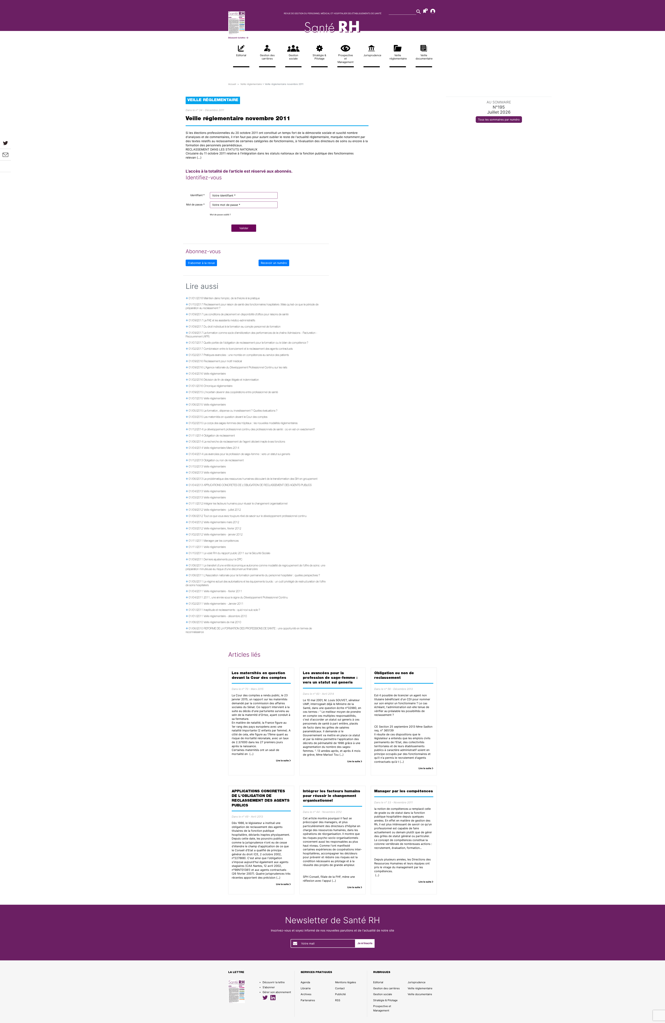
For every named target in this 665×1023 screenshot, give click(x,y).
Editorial (241, 55)
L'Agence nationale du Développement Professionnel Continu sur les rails (245, 367)
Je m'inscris (364, 943)
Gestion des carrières (267, 57)
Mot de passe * (195, 204)
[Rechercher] (418, 12)
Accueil (232, 84)
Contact (340, 988)
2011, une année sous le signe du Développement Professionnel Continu (246, 598)
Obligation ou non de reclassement (224, 460)
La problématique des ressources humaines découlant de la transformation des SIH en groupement (260, 479)
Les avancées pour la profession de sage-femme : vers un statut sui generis (247, 454)
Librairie (306, 988)
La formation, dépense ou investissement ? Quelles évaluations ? (240, 411)
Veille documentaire (424, 57)
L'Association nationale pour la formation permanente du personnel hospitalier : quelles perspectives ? (262, 575)
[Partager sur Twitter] (5, 143)
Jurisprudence (371, 55)
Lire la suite (282, 760)
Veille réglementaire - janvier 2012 (223, 535)
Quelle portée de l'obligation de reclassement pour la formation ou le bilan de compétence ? (256, 343)
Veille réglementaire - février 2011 (223, 591)
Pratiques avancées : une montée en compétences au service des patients (246, 355)
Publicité (340, 994)
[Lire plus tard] (5, 166)
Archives (306, 994)
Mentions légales (345, 982)
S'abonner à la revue (201, 263)
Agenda (305, 982)
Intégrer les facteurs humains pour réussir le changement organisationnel (245, 504)
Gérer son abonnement (277, 992)
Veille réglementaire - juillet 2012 (222, 510)
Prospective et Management (345, 59)
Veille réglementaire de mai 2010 (222, 622)
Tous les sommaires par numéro (499, 119)
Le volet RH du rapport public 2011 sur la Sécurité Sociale (237, 553)
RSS (337, 1000)
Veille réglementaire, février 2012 (222, 528)
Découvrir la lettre (237, 37)
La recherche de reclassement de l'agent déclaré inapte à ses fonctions (244, 442)
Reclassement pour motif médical (223, 361)
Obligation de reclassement (219, 436)
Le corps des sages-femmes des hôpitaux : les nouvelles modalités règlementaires (251, 423)
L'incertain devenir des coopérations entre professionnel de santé (241, 392)
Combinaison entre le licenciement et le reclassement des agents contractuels (248, 349)
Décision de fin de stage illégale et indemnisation (231, 380)
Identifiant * (197, 195)
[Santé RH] (252, 22)
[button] (243, 228)
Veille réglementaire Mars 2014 (221, 448)
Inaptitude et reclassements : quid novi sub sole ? (232, 610)
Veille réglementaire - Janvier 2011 (223, 604)
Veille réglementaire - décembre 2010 (225, 616)
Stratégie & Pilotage (319, 57)
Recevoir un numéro (274, 263)
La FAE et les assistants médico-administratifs (229, 320)
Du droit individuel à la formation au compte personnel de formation (242, 327)
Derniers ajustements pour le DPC (223, 559)
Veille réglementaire (397, 57)
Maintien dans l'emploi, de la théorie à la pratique (232, 298)
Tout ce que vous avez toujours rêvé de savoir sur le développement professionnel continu (255, 516)
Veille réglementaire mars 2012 (221, 522)
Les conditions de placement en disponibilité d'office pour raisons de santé (246, 314)
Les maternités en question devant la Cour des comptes (235, 417)
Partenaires (308, 1000)
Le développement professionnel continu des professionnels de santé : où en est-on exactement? (259, 429)
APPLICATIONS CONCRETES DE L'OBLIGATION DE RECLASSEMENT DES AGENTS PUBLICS (258, 485)
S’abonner (269, 987)
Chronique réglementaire (218, 386)
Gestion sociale (293, 57)
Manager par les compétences (221, 541)
